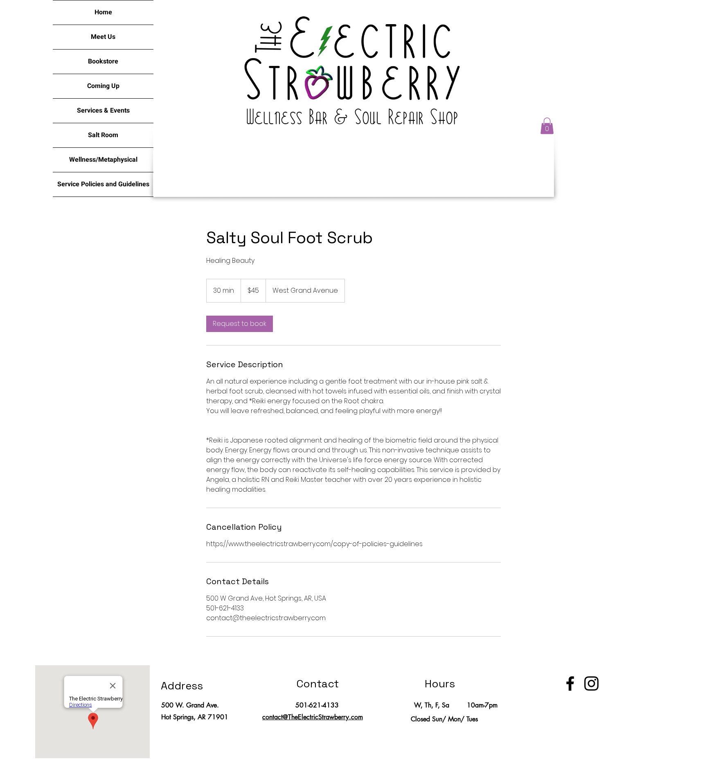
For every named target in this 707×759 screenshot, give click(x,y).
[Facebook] (570, 683)
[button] (547, 125)
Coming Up (103, 86)
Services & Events (103, 110)
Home (103, 12)
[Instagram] (591, 683)
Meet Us (103, 37)
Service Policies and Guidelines (103, 184)
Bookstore (103, 61)
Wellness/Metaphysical (103, 160)
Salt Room (103, 135)
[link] (239, 324)
